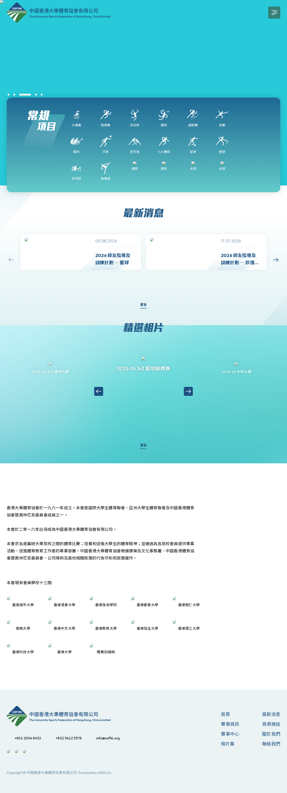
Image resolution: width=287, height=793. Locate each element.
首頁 (225, 714)
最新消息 (271, 714)
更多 (143, 305)
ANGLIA (104, 772)
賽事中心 (230, 734)
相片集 (228, 744)
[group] (80, 252)
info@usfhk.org (108, 738)
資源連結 (271, 724)
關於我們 (271, 734)
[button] (8, 95)
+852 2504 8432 (28, 738)
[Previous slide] (11, 259)
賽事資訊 (230, 724)
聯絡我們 (271, 744)
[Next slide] (275, 259)
